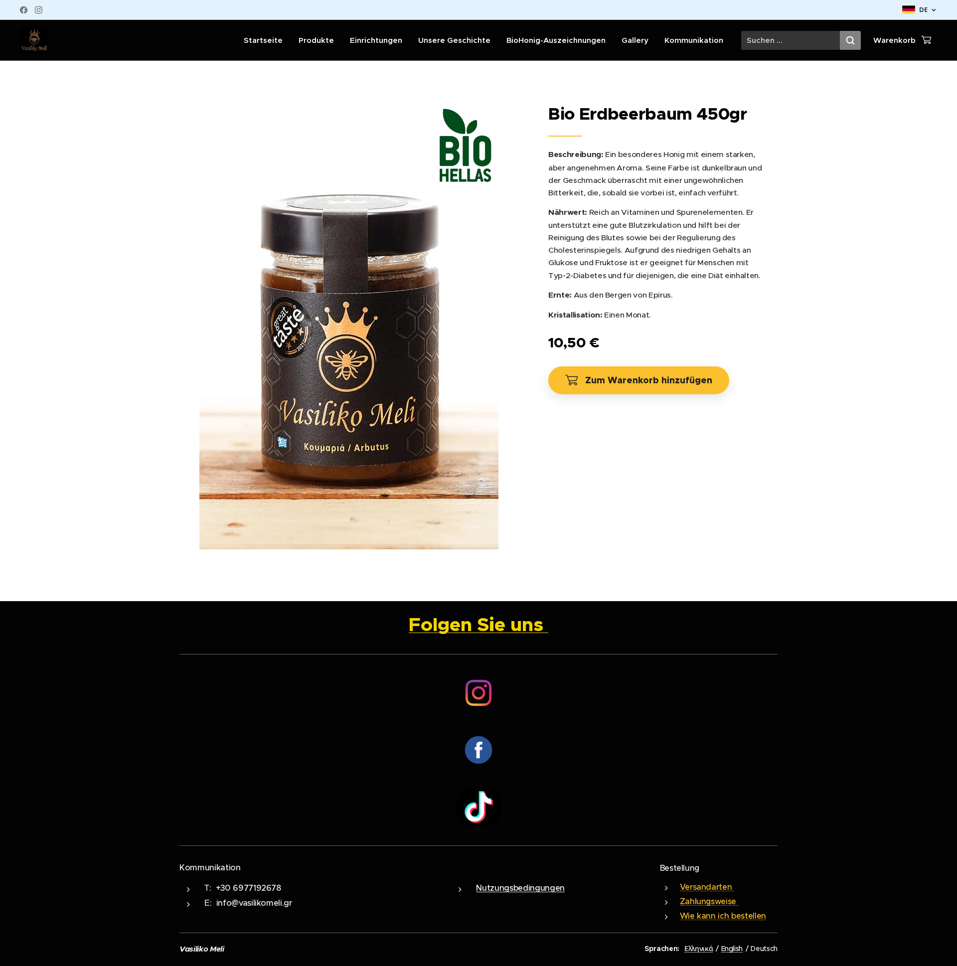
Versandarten (707, 887)
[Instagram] (38, 9)
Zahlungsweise (709, 901)
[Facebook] (23, 9)
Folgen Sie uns (478, 625)
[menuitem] (266, 40)
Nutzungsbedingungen (520, 888)
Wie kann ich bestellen (723, 916)
